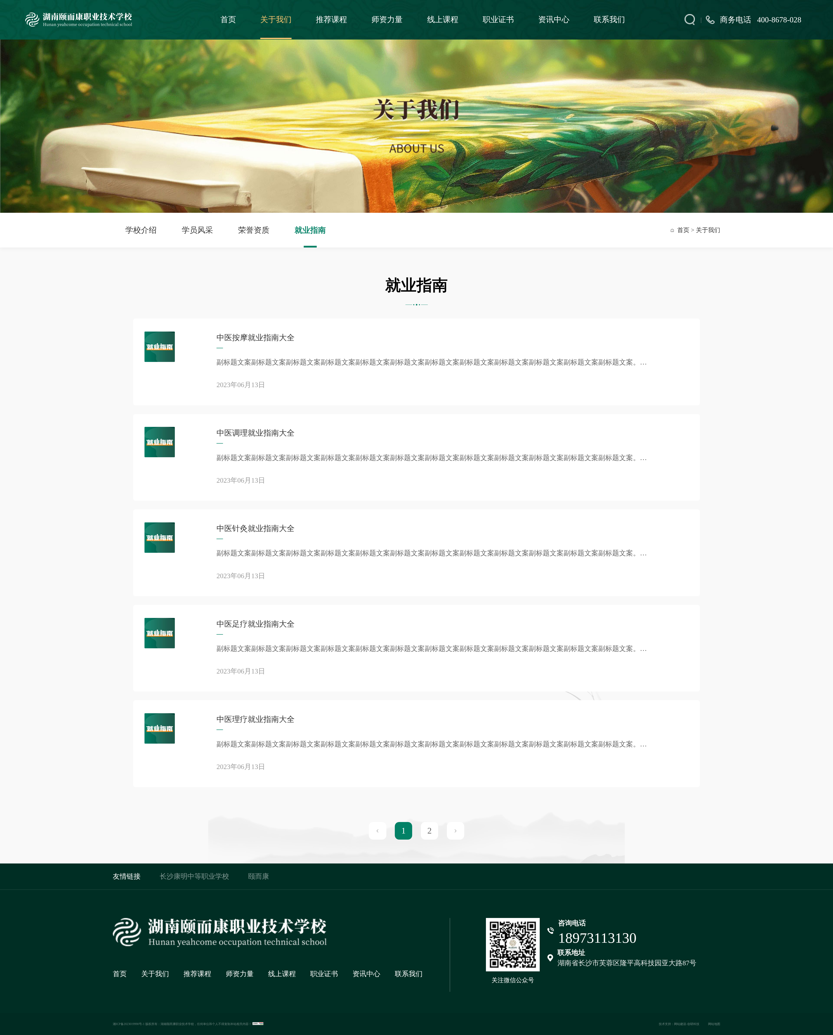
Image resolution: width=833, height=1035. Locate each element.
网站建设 (680, 1024)
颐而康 (258, 876)
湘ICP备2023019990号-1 (128, 1024)
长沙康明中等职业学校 (194, 876)
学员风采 (197, 230)
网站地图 (714, 1024)
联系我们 (609, 19)
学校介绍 (141, 230)
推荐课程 (331, 19)
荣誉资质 (253, 230)
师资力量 (387, 19)
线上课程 (442, 19)
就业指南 (310, 230)
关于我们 (276, 19)
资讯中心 (553, 19)
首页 (228, 19)
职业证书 (498, 19)
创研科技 (693, 1024)
